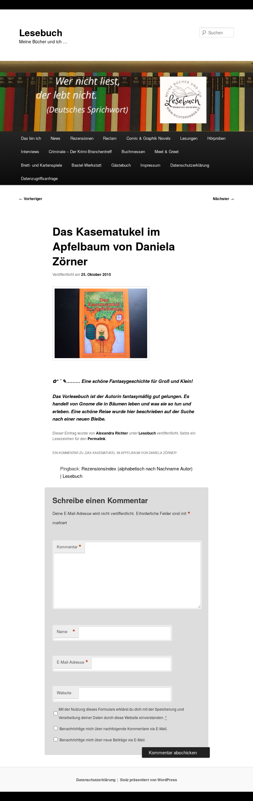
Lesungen (188, 138)
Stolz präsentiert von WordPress (148, 779)
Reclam (110, 138)
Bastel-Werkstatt (87, 165)
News (55, 138)
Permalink (97, 438)
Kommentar (69, 547)
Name (66, 631)
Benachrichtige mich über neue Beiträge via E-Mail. (103, 739)
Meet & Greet (167, 151)
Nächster (223, 198)
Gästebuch (121, 165)
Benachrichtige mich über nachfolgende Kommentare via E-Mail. (114, 728)
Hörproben (216, 138)
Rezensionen (81, 138)
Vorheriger (30, 198)
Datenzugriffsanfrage (39, 178)
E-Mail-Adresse (72, 662)
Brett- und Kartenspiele (41, 165)
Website (64, 693)
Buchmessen (133, 151)
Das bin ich (31, 138)
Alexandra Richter (112, 433)
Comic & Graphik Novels (148, 138)
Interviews (30, 151)
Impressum (150, 165)
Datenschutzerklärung (189, 165)
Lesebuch (40, 32)
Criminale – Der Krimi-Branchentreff (80, 151)
